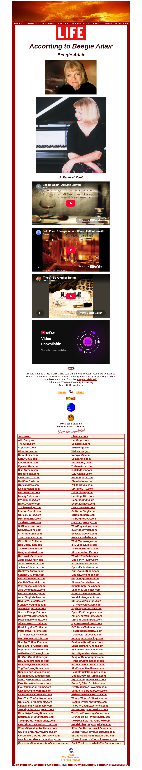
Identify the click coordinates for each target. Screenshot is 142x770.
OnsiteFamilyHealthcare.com (35, 705)
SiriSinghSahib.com (30, 533)
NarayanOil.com (80, 455)
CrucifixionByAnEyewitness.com (37, 732)
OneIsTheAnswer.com (31, 571)
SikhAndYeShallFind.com (33, 642)
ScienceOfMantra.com (31, 574)
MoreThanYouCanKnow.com (35, 698)
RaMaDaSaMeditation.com (33, 660)
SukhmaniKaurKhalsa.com (87, 642)
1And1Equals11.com (30, 537)
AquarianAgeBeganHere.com (88, 679)
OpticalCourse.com (29, 515)
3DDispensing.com (29, 507)
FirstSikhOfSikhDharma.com (88, 664)
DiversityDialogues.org (31, 601)
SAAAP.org (24, 436)
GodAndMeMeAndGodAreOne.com (39, 735)
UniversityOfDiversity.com (33, 664)
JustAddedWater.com (84, 530)
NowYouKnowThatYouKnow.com (90, 720)
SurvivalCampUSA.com (32, 612)
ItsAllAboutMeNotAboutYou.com (37, 724)
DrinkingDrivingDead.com (86, 619)
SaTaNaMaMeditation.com (86, 627)
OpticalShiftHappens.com (86, 612)
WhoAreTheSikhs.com (84, 556)
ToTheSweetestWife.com (32, 634)
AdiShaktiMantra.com (31, 563)
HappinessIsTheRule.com (33, 649)
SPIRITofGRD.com (82, 488)
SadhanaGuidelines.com (85, 589)
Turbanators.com (81, 466)
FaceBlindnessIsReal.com (86, 631)
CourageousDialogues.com (34, 675)
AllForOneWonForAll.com (86, 616)
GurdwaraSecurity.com (31, 593)
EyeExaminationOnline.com (34, 687)
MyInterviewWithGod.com (86, 623)
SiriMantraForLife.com (84, 552)
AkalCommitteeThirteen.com (88, 668)
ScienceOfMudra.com (31, 567)
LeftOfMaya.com (28, 458)
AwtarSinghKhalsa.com (32, 608)
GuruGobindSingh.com (85, 571)
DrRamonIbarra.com (83, 515)
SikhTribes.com (80, 443)
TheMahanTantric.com (84, 548)
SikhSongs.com (80, 447)
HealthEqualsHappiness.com (88, 672)
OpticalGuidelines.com (84, 567)
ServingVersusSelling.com (87, 638)
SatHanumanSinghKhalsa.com (36, 717)
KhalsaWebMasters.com (32, 616)
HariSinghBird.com (82, 496)
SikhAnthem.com (28, 470)
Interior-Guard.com (29, 511)
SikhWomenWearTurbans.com (89, 694)
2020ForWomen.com (30, 548)
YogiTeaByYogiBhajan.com (34, 668)
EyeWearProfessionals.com (87, 649)
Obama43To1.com (29, 477)
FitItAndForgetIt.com (83, 518)
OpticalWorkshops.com (85, 574)
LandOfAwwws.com (83, 507)
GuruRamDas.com (29, 492)
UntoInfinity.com (28, 455)
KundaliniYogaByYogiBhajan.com (91, 724)
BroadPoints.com (28, 473)
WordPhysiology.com (84, 526)
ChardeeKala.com (81, 481)
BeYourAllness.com (83, 503)
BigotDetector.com (29, 503)
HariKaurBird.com (29, 481)
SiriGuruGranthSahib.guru (33, 657)
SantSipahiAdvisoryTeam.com (36, 709)
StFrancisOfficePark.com (86, 601)
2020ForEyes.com (82, 485)
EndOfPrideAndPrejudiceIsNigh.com (93, 732)
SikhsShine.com (81, 458)
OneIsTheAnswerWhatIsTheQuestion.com (96, 743)
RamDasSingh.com (82, 500)
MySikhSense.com (29, 500)
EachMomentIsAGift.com (33, 638)
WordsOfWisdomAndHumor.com (37, 728)
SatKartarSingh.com (83, 511)
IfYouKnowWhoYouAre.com (34, 683)
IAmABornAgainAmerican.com (89, 709)
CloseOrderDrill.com (30, 541)
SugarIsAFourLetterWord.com (89, 690)
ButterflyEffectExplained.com (88, 683)
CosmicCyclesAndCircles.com (89, 702)
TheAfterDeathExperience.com (89, 705)
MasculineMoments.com (32, 619)
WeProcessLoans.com (31, 586)
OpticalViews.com (29, 485)
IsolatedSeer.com (81, 470)
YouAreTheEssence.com (86, 593)
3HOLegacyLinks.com (84, 544)
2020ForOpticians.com (84, 563)
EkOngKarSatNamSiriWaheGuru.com (93, 735)
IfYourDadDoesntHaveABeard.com (91, 728)
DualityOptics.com (29, 496)
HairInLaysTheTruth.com (32, 627)
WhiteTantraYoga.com (84, 541)
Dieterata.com (79, 436)
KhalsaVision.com (29, 488)
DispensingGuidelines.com (34, 672)
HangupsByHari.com (30, 552)
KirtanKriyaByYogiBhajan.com (36, 713)
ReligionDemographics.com (87, 657)
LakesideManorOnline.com (87, 645)
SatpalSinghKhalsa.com (85, 586)
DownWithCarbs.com (30, 556)
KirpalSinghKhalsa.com (85, 578)
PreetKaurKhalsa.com (84, 537)
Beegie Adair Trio (87, 379)
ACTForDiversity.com (31, 559)
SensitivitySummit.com (32, 604)
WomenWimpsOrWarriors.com (89, 698)
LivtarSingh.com (28, 462)
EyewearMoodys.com (84, 533)
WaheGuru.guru (80, 451)
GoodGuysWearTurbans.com (88, 675)
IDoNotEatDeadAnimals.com (35, 694)
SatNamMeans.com (29, 526)
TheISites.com (26, 443)
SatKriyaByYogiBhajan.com (34, 679)
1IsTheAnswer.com (29, 522)
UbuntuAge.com (27, 451)
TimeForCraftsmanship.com (88, 660)
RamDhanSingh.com (30, 544)
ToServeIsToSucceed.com (86, 634)
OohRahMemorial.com (31, 582)
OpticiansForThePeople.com (35, 702)
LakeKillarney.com (82, 492)
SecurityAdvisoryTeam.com (87, 653)
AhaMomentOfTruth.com (32, 623)
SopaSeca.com (27, 447)
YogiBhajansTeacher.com (86, 608)
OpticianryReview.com (84, 559)
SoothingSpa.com (82, 477)
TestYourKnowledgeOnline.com (90, 713)
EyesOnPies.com (28, 466)
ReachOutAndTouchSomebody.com (39, 739)
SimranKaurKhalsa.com (85, 582)
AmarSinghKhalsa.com (31, 597)
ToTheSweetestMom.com (86, 604)
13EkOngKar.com (81, 473)
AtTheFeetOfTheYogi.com (33, 653)
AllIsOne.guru (26, 440)
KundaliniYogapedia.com (86, 597)
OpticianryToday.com (84, 522)
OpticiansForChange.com (33, 645)
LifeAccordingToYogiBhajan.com (91, 717)
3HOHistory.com (81, 462)
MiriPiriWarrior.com (29, 518)
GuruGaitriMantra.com (31, 578)
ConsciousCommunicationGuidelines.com (43, 743)
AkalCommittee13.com (31, 589)
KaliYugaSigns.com (29, 530)
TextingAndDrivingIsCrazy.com (36, 720)
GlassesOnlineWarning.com (34, 690)
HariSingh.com (80, 440)
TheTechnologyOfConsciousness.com (94, 739)
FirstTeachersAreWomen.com (89, 687)
